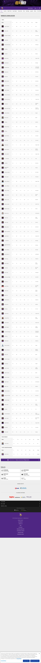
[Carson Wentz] (3, 418)
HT (20, 22)
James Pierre (6, 290)
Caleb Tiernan (6, 381)
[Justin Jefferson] (3, 186)
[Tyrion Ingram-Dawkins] (3, 168)
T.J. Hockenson (6, 158)
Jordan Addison (6, 26)
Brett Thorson (6, 454)
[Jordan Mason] (3, 236)
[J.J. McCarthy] (3, 241)
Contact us (20, 523)
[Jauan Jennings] (3, 190)
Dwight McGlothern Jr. (7, 245)
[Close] (39, 653)
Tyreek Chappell (6, 90)
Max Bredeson (6, 62)
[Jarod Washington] (3, 414)
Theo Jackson (6, 176)
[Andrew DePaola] (3, 113)
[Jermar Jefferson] (3, 181)
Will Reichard (6, 304)
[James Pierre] (3, 291)
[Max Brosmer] (3, 72)
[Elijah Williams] (3, 423)
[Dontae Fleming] (3, 127)
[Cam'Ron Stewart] (3, 359)
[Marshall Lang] (3, 213)
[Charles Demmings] (3, 108)
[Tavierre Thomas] (3, 377)
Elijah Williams (6, 422)
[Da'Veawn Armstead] (3, 35)
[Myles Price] (3, 295)
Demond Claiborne (7, 94)
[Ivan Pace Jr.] (3, 282)
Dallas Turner (6, 386)
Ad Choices (20, 527)
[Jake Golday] (3, 140)
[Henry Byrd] (3, 77)
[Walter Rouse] (3, 341)
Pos (16, 22)
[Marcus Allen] (3, 31)
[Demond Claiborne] (3, 95)
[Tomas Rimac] (3, 313)
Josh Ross (6, 336)
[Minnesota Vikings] (20, 515)
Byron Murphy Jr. (6, 254)
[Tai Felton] (3, 122)
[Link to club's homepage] (2, 8)
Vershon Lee (6, 217)
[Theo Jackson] (3, 177)
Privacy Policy (20, 520)
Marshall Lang (6, 213)
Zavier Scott (6, 354)
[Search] (37, 8)
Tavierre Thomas (6, 377)
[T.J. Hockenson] (3, 159)
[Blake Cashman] (3, 81)
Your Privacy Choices (20, 530)
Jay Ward (5, 409)
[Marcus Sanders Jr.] (3, 350)
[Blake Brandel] (3, 58)
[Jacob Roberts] (3, 323)
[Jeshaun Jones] (3, 200)
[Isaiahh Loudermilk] (3, 231)
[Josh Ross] (3, 336)
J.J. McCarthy (6, 240)
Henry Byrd (6, 76)
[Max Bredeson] (3, 63)
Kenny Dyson (6, 117)
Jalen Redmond (6, 299)
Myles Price (6, 295)
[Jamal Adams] (3, 443)
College (36, 22)
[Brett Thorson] (3, 454)
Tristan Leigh (6, 222)
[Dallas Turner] (3, 386)
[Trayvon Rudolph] (3, 345)
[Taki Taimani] (3, 364)
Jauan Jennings (6, 190)
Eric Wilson (6, 427)
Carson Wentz (6, 418)
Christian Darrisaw (7, 99)
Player (3, 22)
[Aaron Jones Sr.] (3, 195)
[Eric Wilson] (3, 427)
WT (24, 22)
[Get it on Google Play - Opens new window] (24, 510)
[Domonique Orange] (3, 277)
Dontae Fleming (6, 126)
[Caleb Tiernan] (3, 382)
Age (28, 22)
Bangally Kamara (6, 208)
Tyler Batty (5, 49)
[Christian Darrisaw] (3, 99)
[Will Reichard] (3, 304)
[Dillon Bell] (3, 54)
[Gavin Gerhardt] (3, 136)
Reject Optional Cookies (35, 660)
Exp (32, 22)
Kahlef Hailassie (6, 149)
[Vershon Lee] (3, 218)
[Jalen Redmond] (3, 300)
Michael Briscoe (6, 67)
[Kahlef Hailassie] (3, 149)
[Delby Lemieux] (3, 227)
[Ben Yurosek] (3, 432)
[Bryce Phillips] (3, 286)
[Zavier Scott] (3, 354)
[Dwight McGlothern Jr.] (3, 245)
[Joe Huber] (3, 163)
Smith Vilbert (6, 404)
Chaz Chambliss (6, 85)
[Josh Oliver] (3, 268)
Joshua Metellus (6, 249)
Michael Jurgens (6, 204)
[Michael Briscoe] (3, 67)
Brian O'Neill (6, 272)
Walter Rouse (6, 340)
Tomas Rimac (6, 313)
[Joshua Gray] (3, 145)
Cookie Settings (20, 532)
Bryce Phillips (6, 286)
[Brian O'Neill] (3, 272)
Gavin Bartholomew (7, 44)
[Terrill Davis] (3, 104)
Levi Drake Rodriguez (7, 331)
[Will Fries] (3, 131)
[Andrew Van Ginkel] (3, 395)
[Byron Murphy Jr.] (3, 254)
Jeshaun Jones (6, 199)
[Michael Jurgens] (3, 204)
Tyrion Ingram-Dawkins (6, 167)
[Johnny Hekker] (3, 154)
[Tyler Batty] (3, 49)
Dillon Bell (5, 53)
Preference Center (20, 534)
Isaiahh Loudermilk (7, 231)
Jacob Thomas (6, 368)
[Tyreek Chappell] (3, 90)
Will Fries (5, 131)
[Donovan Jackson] (3, 172)
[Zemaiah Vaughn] (3, 400)
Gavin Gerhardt (6, 135)
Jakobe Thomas (6, 372)
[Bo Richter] (3, 309)
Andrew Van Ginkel (7, 395)
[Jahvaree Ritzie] (3, 318)
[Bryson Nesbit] (3, 263)
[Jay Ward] (3, 409)
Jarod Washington (7, 413)
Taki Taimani (6, 363)
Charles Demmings (7, 108)
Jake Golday (6, 140)
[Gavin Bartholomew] (3, 45)
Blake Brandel (6, 58)
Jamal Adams (6, 443)
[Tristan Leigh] (3, 222)
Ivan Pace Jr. (6, 281)
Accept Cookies (26, 660)
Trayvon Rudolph (6, 345)
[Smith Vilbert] (3, 405)
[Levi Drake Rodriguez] (3, 332)
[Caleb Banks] (3, 40)
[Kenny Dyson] (3, 117)
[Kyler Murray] (3, 259)
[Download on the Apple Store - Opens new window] (16, 510)
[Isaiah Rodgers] (3, 327)
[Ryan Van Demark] (3, 391)
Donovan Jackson (7, 172)
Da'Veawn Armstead (7, 35)
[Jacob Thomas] (3, 368)
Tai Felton (5, 122)
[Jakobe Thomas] (3, 373)
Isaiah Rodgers (6, 327)
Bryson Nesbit (6, 263)
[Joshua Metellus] (3, 250)
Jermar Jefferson (6, 181)
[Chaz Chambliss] (3, 86)
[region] (20, 657)
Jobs (20, 525)
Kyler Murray (6, 258)
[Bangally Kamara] (3, 209)
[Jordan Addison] (3, 26)
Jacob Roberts (6, 322)
